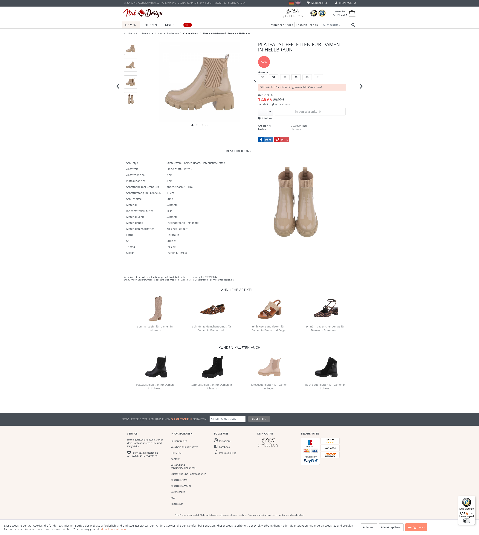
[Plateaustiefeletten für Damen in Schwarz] (155, 367)
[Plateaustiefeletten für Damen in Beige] (269, 367)
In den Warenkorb (308, 111)
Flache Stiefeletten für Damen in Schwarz (325, 386)
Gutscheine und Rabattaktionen (188, 473)
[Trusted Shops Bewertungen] (313, 13)
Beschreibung (239, 150)
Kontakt (175, 459)
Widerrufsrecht (179, 479)
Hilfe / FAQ (176, 453)
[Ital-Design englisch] (298, 3)
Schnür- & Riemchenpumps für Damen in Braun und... (211, 328)
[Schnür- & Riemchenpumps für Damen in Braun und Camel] (212, 308)
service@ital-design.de (145, 452)
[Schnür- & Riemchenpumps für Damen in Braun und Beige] (326, 308)
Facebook (224, 447)
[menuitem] (317, 2)
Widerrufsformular (181, 485)
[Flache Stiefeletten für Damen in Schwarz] (326, 367)
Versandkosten (230, 514)
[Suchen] (353, 25)
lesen (152, 439)
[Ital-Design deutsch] (291, 3)
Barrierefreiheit (179, 441)
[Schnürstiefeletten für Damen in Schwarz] (212, 367)
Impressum (177, 503)
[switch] (466, 521)
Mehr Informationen (113, 529)
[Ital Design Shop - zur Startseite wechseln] (143, 14)
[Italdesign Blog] (277, 442)
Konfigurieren (416, 527)
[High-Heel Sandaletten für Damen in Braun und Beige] (269, 308)
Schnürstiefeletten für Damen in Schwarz (211, 386)
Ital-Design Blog (227, 453)
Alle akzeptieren (391, 527)
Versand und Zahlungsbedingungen (183, 466)
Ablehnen (369, 527)
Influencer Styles (281, 25)
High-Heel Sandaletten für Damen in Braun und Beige (268, 328)
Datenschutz (178, 491)
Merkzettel (319, 2)
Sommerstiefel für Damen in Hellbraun (155, 328)
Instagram (225, 441)
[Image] (192, 125)
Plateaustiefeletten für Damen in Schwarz (155, 386)
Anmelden (259, 419)
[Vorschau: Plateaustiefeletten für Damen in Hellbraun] (130, 48)
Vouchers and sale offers (184, 447)
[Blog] (292, 13)
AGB (173, 497)
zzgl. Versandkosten (280, 104)
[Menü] (473, 498)
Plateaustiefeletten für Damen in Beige (268, 386)
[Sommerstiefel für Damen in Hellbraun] (155, 308)
